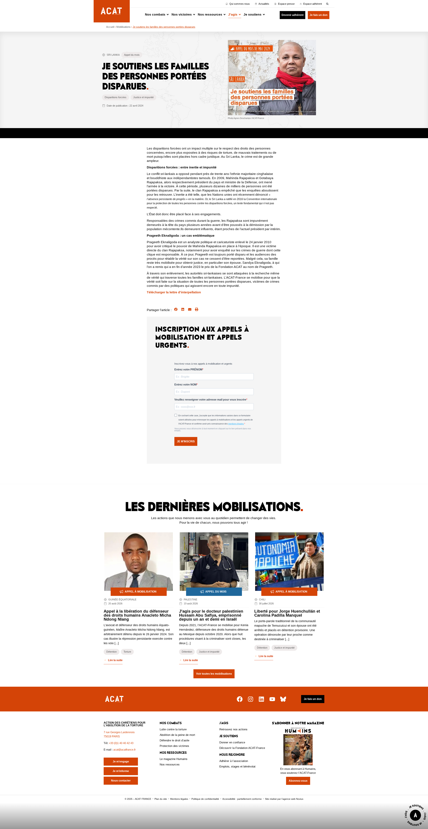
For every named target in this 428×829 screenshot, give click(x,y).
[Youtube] (272, 699)
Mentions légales (179, 799)
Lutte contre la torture (173, 729)
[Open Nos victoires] (194, 14)
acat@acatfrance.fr (124, 749)
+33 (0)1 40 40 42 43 (121, 743)
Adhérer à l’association (233, 761)
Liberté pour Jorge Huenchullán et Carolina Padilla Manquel (287, 613)
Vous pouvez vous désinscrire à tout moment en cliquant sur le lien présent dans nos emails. (212, 430)
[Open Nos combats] (167, 14)
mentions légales (236, 424)
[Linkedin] (261, 699)
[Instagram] (250, 699)
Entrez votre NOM (185, 384)
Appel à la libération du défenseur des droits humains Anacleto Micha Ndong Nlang (137, 615)
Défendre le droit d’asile (174, 740)
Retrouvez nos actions (233, 729)
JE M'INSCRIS (186, 441)
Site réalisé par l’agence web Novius (284, 799)
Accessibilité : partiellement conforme (242, 799)
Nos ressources (170, 764)
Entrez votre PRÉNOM (188, 369)
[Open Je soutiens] (263, 14)
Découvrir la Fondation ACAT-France (242, 748)
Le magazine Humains (173, 759)
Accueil (110, 26)
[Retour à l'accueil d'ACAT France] (112, 11)
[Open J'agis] (239, 14)
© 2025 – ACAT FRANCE (138, 799)
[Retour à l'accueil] (114, 699)
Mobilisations (123, 26)
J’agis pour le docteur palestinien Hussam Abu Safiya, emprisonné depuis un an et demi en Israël (211, 615)
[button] (327, 4)
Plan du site (160, 799)
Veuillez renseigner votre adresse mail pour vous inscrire (210, 399)
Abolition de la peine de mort (177, 735)
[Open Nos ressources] (224, 14)
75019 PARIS (112, 736)
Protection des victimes (174, 746)
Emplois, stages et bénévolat (237, 766)
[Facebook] (240, 699)
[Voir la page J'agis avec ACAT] (415, 826)
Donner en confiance (232, 742)
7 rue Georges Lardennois (119, 732)
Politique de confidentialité (205, 799)
